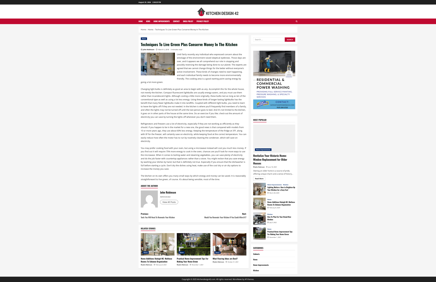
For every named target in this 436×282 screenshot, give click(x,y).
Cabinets (256, 254)
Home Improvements (162, 21)
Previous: (158, 215)
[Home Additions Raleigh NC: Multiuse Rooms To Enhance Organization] (158, 244)
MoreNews (237, 279)
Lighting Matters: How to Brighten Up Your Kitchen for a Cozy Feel (259, 189)
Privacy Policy (203, 21)
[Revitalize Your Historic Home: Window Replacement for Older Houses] (274, 139)
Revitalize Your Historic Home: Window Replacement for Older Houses (270, 159)
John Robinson (148, 49)
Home (141, 21)
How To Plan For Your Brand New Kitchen (259, 218)
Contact (176, 21)
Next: (225, 215)
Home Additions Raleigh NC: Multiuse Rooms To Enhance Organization (156, 260)
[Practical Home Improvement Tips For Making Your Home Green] (194, 244)
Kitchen (285, 184)
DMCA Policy (188, 21)
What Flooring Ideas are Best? (225, 258)
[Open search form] (296, 21)
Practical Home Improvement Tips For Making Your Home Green (192, 260)
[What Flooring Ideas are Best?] (229, 244)
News (148, 21)
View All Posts (169, 202)
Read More (260, 179)
